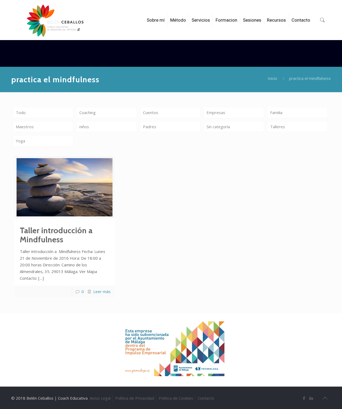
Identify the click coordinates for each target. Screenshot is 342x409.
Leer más (102, 291)
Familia (276, 112)
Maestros (25, 126)
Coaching (87, 112)
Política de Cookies (176, 398)
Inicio (272, 78)
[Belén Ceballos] (55, 20)
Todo (21, 112)
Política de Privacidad (134, 398)
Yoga (20, 140)
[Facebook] (304, 398)
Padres (149, 126)
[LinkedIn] (311, 398)
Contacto (206, 398)
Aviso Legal (100, 398)
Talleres (277, 126)
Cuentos (150, 112)
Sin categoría (218, 126)
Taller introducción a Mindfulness (56, 234)
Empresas (216, 112)
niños (84, 126)
